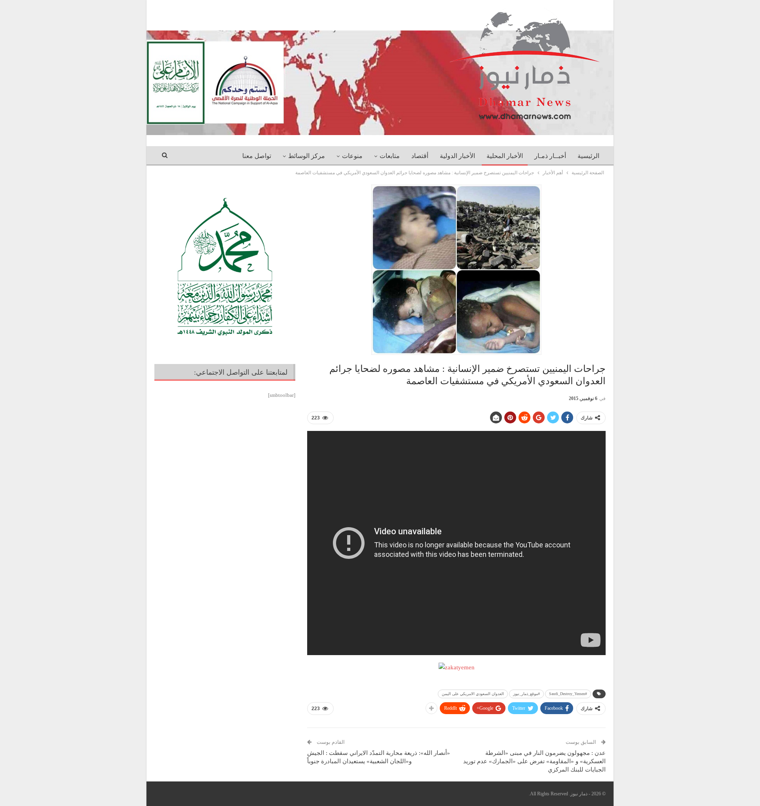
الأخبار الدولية (457, 155)
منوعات (352, 155)
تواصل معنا (256, 155)
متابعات (390, 155)
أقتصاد (419, 155)
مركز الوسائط (306, 155)
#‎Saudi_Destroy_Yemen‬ (568, 694)
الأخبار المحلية (504, 155)
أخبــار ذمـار (550, 155)
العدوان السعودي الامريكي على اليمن (473, 694)
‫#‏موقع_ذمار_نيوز (526, 694)
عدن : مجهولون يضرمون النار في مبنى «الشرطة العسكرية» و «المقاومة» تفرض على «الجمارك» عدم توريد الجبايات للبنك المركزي (534, 761)
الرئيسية (588, 155)
